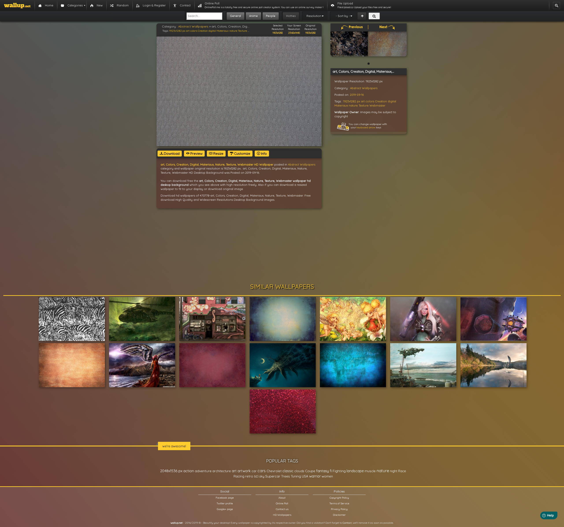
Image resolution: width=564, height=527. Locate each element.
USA (305, 476)
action (188, 470)
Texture (242, 30)
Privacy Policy (339, 509)
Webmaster (377, 105)
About (282, 497)
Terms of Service (339, 503)
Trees (285, 476)
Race (402, 471)
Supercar (272, 476)
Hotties (291, 16)
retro (249, 476)
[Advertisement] (282, 246)
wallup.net (177, 522)
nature (233, 30)
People (270, 16)
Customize (241, 153)
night (393, 471)
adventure (203, 471)
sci (256, 476)
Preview (195, 153)
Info (263, 153)
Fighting (339, 471)
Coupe (310, 471)
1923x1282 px (177, 30)
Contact (347, 522)
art (187, 30)
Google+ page (225, 509)
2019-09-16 (357, 94)
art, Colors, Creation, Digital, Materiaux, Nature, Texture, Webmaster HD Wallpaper (217, 164)
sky (261, 476)
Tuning (296, 476)
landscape (355, 471)
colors (193, 30)
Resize (217, 153)
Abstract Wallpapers (193, 26)
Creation (203, 30)
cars (262, 470)
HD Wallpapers (282, 514)
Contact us (282, 509)
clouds (299, 471)
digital (212, 30)
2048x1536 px (171, 470)
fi (331, 471)
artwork (244, 471)
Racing (239, 476)
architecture (221, 471)
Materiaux (223, 30)
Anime (253, 16)
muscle (370, 471)
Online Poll (282, 503)
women (327, 476)
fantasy (322, 470)
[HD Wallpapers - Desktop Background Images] (17, 5)
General (235, 16)
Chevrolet (274, 471)
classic (287, 470)
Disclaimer (339, 514)
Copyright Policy (339, 497)
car (254, 471)
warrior (315, 476)
